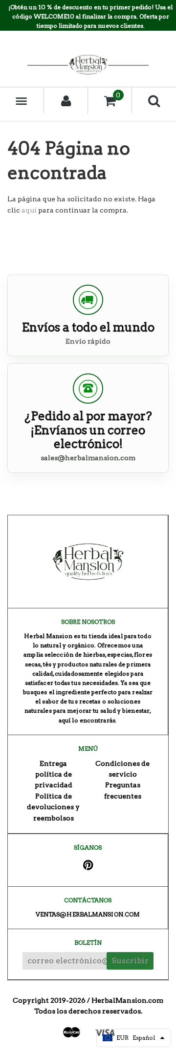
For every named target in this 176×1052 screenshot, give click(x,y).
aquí (29, 210)
